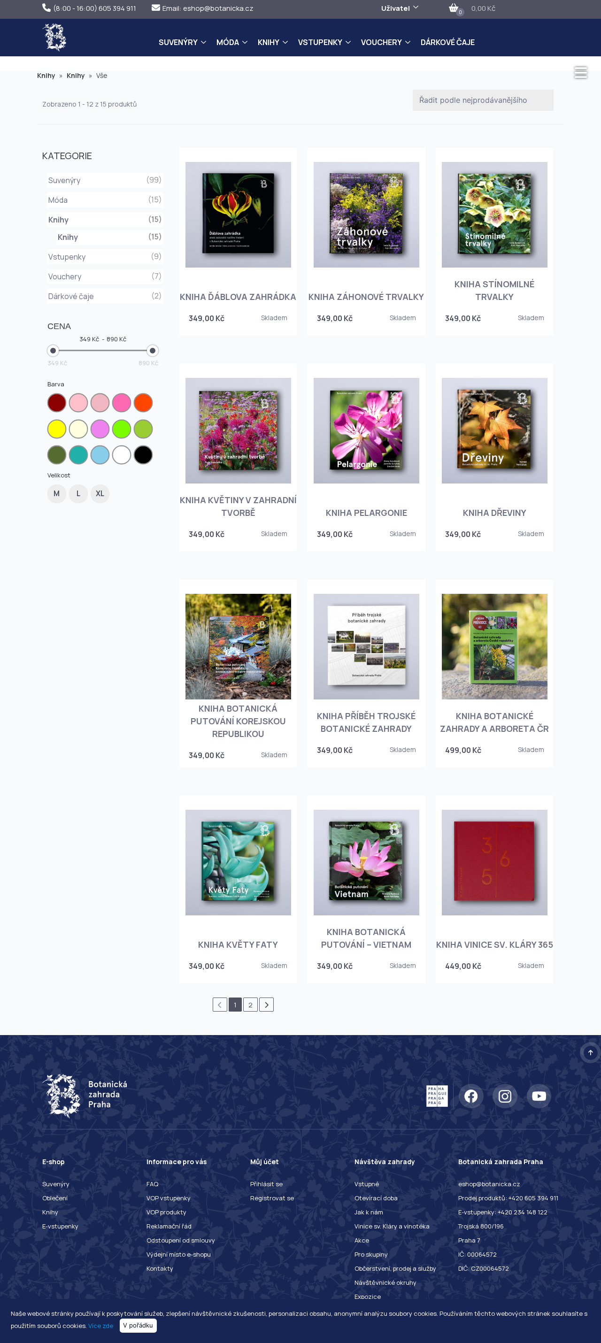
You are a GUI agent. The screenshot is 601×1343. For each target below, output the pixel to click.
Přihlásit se (266, 1184)
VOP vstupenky (168, 1198)
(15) (155, 236)
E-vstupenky (60, 1226)
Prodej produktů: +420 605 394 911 (508, 1198)
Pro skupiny (371, 1254)
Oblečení (55, 1198)
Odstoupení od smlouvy (180, 1240)
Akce (361, 1240)
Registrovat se (272, 1198)
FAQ (152, 1184)
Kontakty (159, 1268)
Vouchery (381, 42)
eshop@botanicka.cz (489, 1184)
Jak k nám (368, 1212)
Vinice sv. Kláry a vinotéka (392, 1226)
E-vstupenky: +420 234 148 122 (502, 1212)
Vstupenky (320, 42)
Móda (227, 42)
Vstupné (366, 1184)
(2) (156, 296)
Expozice (367, 1296)
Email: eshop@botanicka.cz (208, 8)
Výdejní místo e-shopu (178, 1254)
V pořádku (138, 1325)
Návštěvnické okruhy (385, 1282)
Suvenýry (178, 42)
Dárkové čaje (448, 42)
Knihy (268, 42)
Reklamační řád (169, 1226)
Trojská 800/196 (481, 1226)
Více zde (100, 1325)
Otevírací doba (376, 1198)
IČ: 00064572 (477, 1254)
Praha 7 (469, 1240)
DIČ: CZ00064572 (483, 1268)
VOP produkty (166, 1212)
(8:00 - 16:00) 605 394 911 (94, 8)
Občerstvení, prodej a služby (395, 1268)
